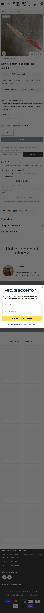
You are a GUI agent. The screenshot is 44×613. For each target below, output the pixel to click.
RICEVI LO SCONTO (22, 318)
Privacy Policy (32, 324)
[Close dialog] (42, 287)
